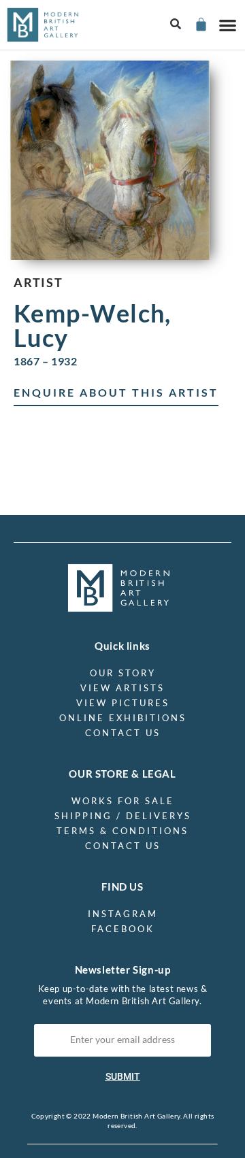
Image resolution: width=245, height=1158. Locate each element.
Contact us (123, 732)
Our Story (123, 672)
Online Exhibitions (122, 717)
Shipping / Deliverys (122, 815)
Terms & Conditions (122, 830)
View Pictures (122, 702)
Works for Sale (122, 800)
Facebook (122, 928)
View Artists (122, 687)
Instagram (123, 913)
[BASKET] (200, 24)
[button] (176, 25)
